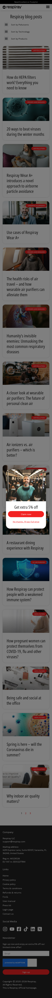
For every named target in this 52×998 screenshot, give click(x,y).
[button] (41, 474)
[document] (26, 499)
